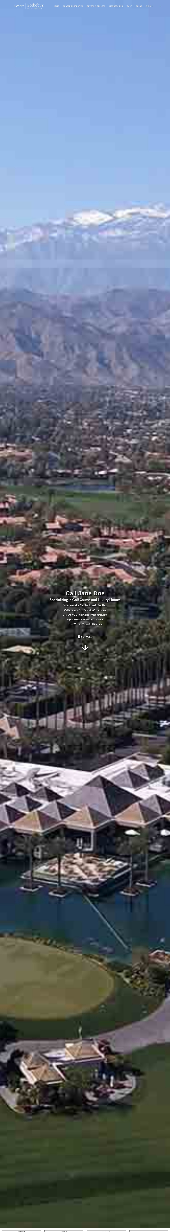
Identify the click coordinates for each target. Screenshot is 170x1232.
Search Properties (73, 6)
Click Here (97, 619)
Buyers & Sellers (96, 6)
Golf (129, 6)
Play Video (86, 637)
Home (56, 6)
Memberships (116, 6)
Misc (148, 6)
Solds (139, 6)
